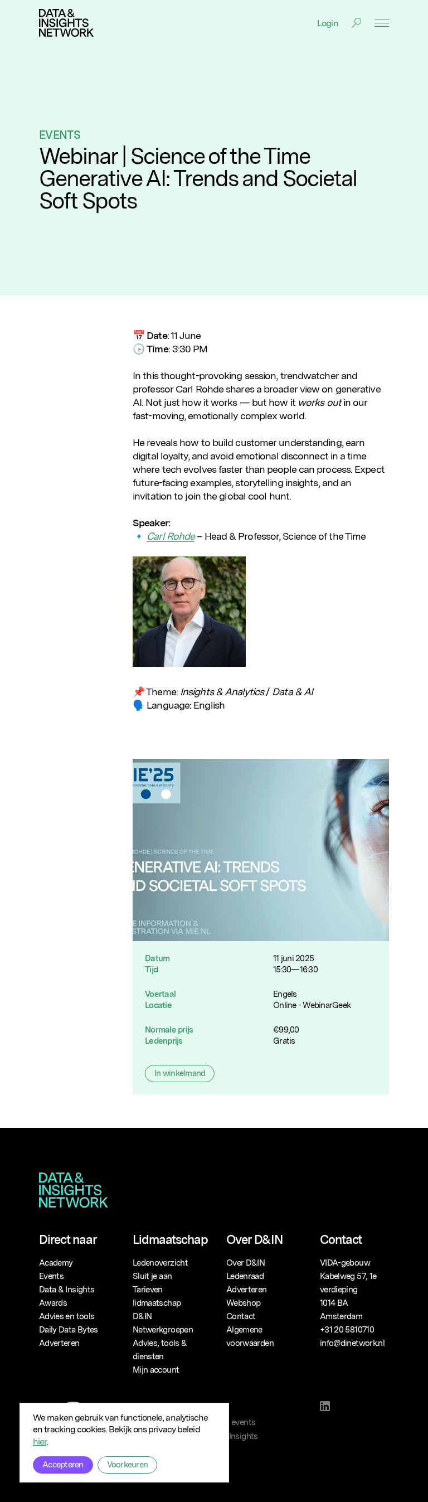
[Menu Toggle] (381, 23)
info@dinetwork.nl (352, 1343)
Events (59, 135)
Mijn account (156, 1370)
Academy (55, 1263)
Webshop (243, 1303)
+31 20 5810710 (347, 1330)
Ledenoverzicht (160, 1263)
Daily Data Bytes (68, 1330)
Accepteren (63, 1465)
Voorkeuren (127, 1465)
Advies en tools (66, 1316)
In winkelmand (179, 1073)
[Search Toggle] (356, 23)
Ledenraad (245, 1276)
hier (39, 1441)
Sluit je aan (152, 1276)
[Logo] (66, 23)
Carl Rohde (170, 536)
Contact (240, 1316)
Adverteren (59, 1343)
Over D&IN (245, 1263)
